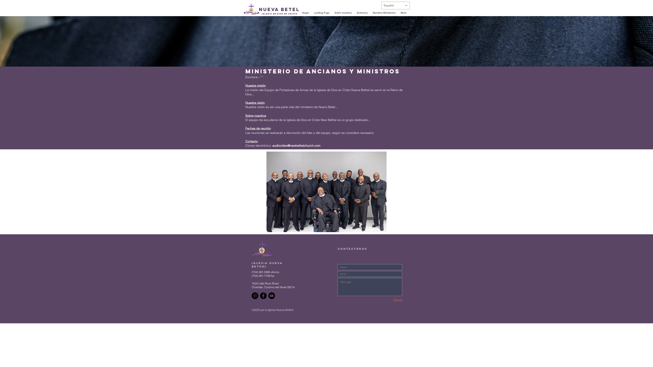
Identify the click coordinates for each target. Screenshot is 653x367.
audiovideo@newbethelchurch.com (296, 145)
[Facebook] (263, 295)
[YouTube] (271, 295)
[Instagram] (255, 295)
